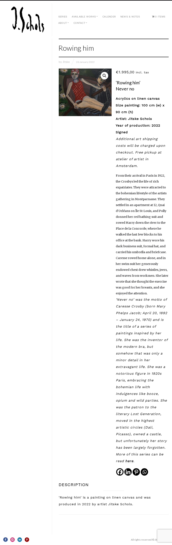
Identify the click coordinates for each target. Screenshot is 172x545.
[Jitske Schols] (27, 20)
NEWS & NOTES (130, 16)
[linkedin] (19, 539)
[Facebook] (120, 472)
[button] (104, 75)
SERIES (62, 16)
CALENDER (109, 16)
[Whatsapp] (144, 472)
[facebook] (5, 539)
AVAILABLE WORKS (84, 16)
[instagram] (12, 539)
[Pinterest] (136, 472)
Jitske (66, 61)
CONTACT (79, 22)
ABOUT (62, 22)
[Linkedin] (128, 472)
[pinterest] (27, 539)
